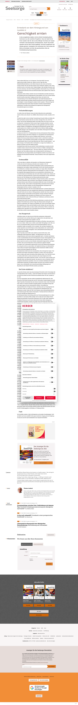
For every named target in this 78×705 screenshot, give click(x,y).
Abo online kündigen (51, 641)
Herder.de (7, 1)
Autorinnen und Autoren (63, 4)
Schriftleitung (70, 4)
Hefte (41, 13)
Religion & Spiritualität (27, 1)
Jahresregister (45, 14)
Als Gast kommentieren (38, 544)
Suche (30, 6)
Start (33, 13)
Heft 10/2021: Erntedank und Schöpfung (28, 503)
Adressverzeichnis (41, 633)
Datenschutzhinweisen (44, 662)
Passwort (26, 555)
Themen (37, 13)
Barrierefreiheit (45, 676)
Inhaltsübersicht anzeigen (64, 49)
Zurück (59, 70)
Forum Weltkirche (27, 638)
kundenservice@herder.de (41, 641)
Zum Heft (28, 605)
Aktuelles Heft (33, 14)
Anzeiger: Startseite (9, 19)
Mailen (11, 71)
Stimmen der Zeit (46, 636)
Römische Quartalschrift (49, 638)
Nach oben (39, 695)
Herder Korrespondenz (37, 636)
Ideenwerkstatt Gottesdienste (67, 636)
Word (11, 61)
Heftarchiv (39, 14)
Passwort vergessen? (31, 559)
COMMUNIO (52, 636)
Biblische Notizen (35, 638)
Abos (45, 13)
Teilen (11, 66)
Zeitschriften (62, 1)
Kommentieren (51, 534)
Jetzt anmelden (51, 666)
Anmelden (49, 563)
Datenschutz (39, 676)
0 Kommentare (42, 60)
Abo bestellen (39, 615)
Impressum (52, 676)
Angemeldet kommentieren (26, 544)
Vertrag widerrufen (33, 680)
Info (72, 1)
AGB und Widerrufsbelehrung (29, 676)
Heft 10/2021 (26, 19)
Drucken (11, 64)
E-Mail (26, 551)
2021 (22, 19)
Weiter (69, 70)
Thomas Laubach (26, 52)
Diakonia (41, 638)
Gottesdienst (58, 636)
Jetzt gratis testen (43, 462)
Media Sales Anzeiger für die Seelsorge (15, 636)
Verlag (67, 1)
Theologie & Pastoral (15, 1)
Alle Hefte (39, 611)
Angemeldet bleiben (49, 559)
